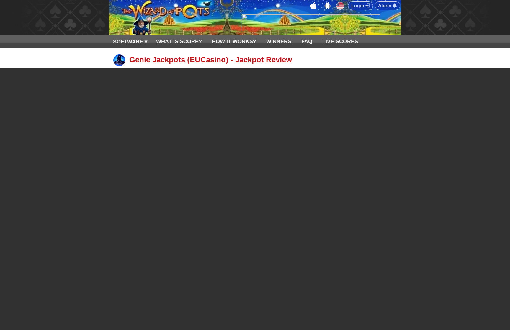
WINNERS (278, 41)
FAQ (306, 41)
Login (358, 5)
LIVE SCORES (340, 41)
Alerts (385, 5)
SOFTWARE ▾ (130, 42)
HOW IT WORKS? (234, 41)
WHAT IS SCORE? (179, 41)
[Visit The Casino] (311, 30)
